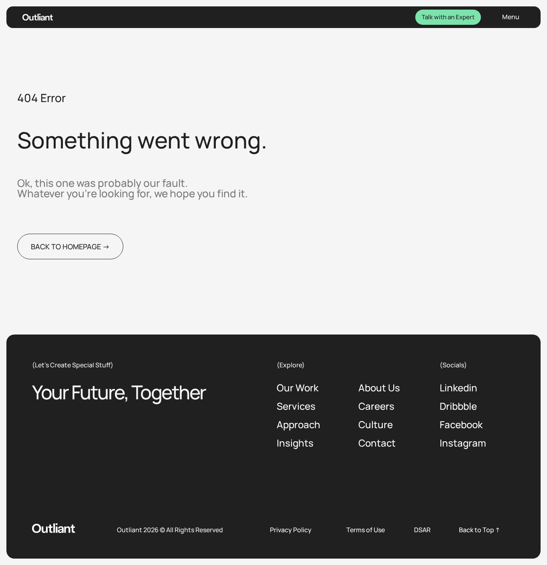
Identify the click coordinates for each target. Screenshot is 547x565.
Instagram (463, 443)
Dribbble (458, 407)
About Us (379, 388)
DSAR (422, 530)
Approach (298, 425)
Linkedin (458, 388)
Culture (375, 425)
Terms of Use (365, 530)
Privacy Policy (291, 530)
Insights (295, 443)
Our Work (297, 388)
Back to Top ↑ (479, 530)
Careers (376, 407)
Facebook (461, 425)
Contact (377, 443)
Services (296, 407)
